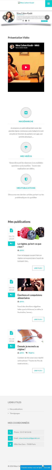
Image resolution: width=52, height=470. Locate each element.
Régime (31, 353)
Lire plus (37, 268)
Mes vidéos (26, 156)
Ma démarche (26, 121)
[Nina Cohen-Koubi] (26, 3)
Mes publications (26, 188)
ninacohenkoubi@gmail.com (29, 438)
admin (21, 250)
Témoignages (15, 413)
